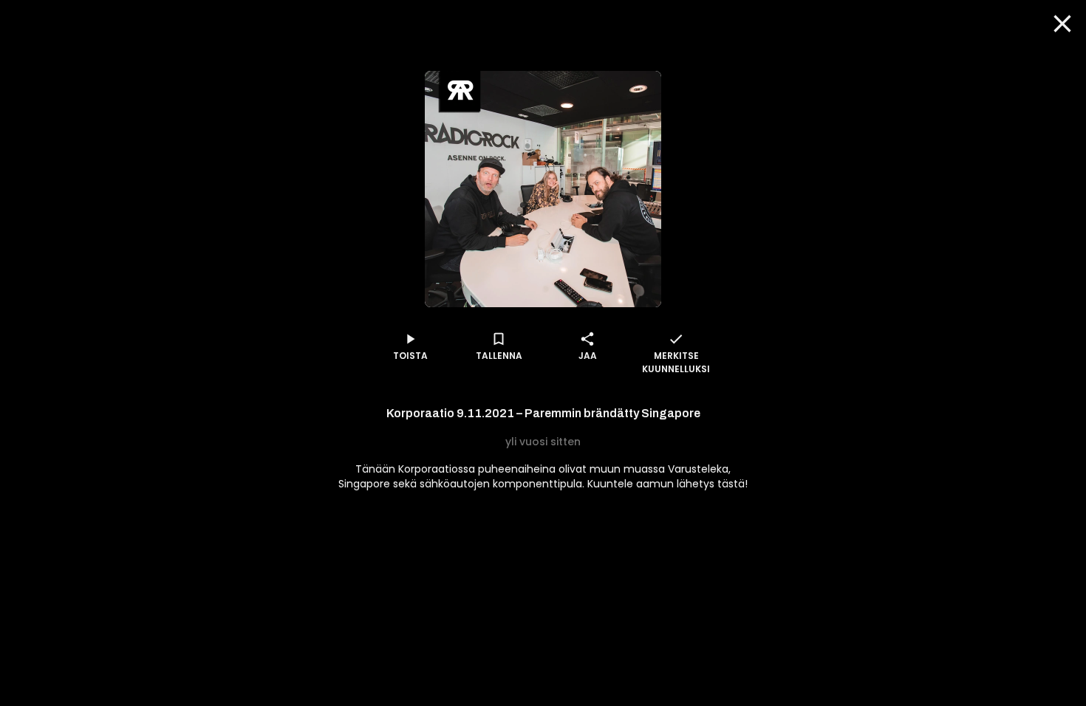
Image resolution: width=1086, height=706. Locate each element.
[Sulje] (1062, 23)
